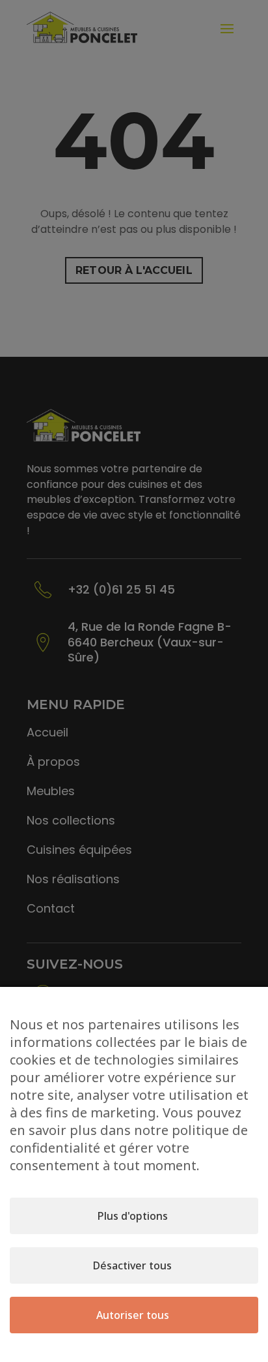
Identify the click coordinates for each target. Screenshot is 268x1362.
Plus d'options (133, 1216)
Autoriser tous (132, 1315)
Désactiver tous (132, 1265)
